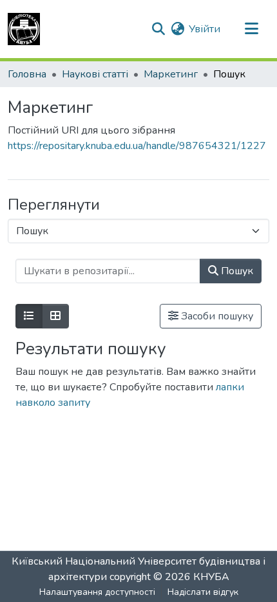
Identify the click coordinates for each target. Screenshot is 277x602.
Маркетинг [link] (171, 74)
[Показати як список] (29, 316)
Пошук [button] (235, 271)
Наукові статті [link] (95, 74)
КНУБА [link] (211, 577)
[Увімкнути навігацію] (251, 29)
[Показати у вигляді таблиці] (55, 316)
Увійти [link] (204, 29)
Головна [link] (27, 74)
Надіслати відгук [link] (202, 592)
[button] (24, 29)
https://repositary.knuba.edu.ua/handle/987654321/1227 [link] (137, 146)
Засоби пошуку (215, 316)
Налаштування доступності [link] (97, 592)
